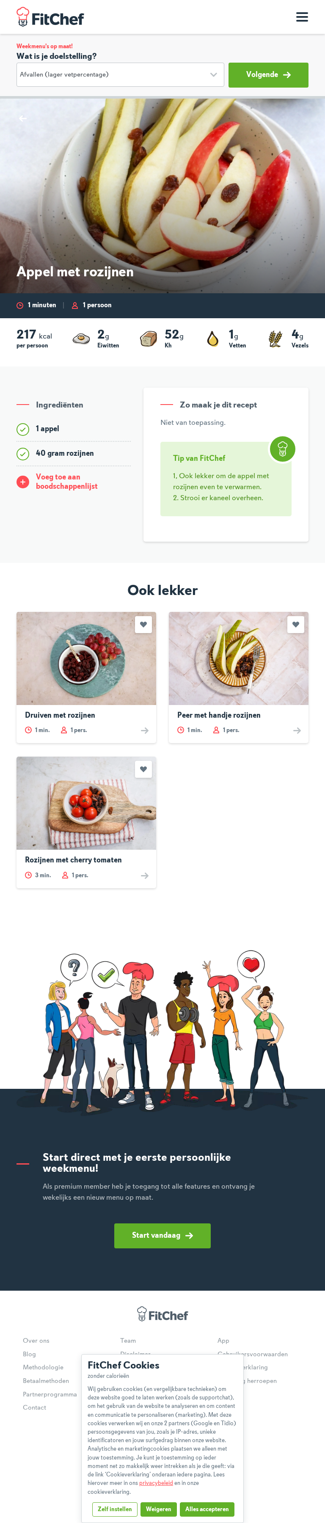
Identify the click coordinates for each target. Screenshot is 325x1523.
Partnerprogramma (50, 1394)
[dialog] (162, 1438)
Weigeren (158, 1509)
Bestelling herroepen (247, 1381)
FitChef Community (50, 17)
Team (128, 1341)
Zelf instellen (115, 1509)
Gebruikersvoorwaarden (253, 1354)
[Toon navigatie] (302, 17)
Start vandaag (156, 1235)
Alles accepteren (207, 1509)
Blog (29, 1354)
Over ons (36, 1341)
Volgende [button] (262, 75)
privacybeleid (156, 1483)
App (223, 1341)
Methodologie (43, 1367)
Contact (34, 1408)
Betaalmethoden (46, 1381)
